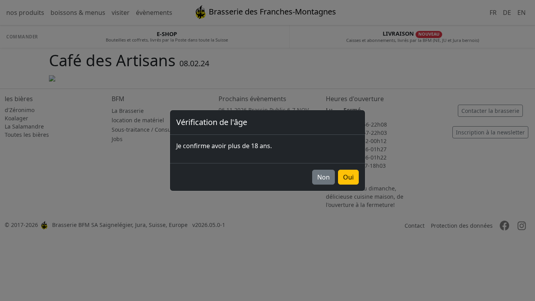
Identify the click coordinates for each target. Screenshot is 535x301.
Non (323, 177)
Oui (348, 177)
